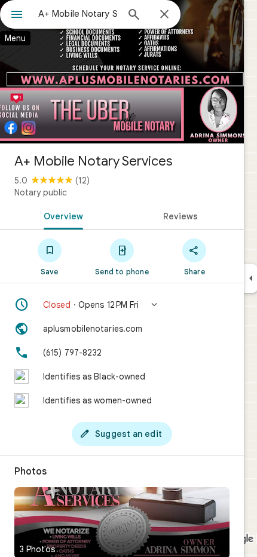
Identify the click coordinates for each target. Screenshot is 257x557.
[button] (122, 305)
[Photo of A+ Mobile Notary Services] (122, 71)
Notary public (40, 192)
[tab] (61, 215)
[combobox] (77, 14)
